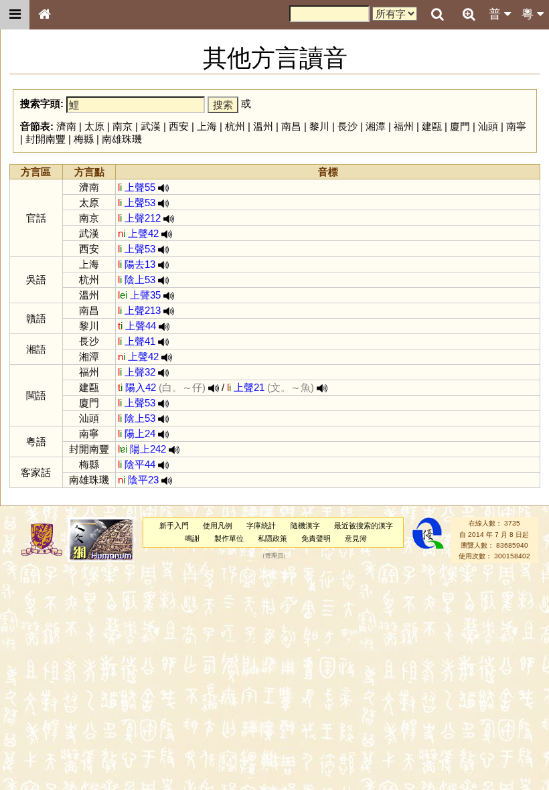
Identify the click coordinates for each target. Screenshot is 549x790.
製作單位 (229, 538)
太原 (94, 126)
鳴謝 (192, 538)
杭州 (235, 126)
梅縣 (84, 139)
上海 (207, 126)
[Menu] (14, 14)
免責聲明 (316, 538)
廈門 (460, 126)
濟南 (66, 126)
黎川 (319, 126)
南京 (122, 126)
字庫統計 (261, 526)
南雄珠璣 (122, 139)
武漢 (151, 126)
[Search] (437, 14)
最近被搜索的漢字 (363, 526)
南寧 (516, 126)
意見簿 (356, 538)
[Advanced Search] (468, 14)
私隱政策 (272, 538)
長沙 (347, 126)
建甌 (432, 126)
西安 (179, 126)
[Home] (44, 14)
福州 (404, 126)
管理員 (274, 556)
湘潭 (376, 126)
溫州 (263, 126)
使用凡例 (217, 526)
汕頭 (488, 126)
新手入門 (174, 526)
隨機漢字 (305, 526)
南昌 (291, 126)
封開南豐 (45, 139)
